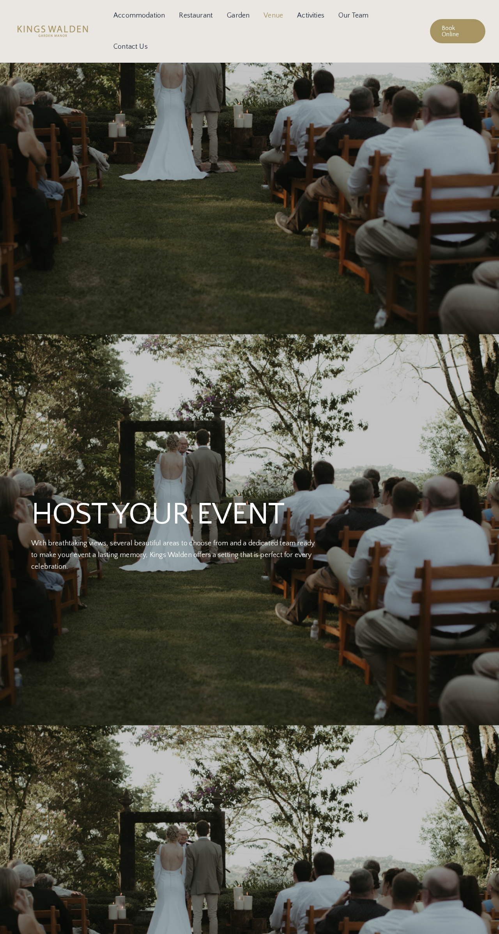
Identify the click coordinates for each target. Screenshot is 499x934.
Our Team (353, 15)
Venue (273, 15)
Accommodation (139, 15)
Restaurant (196, 15)
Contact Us (130, 47)
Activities (310, 15)
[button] (457, 31)
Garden (238, 15)
